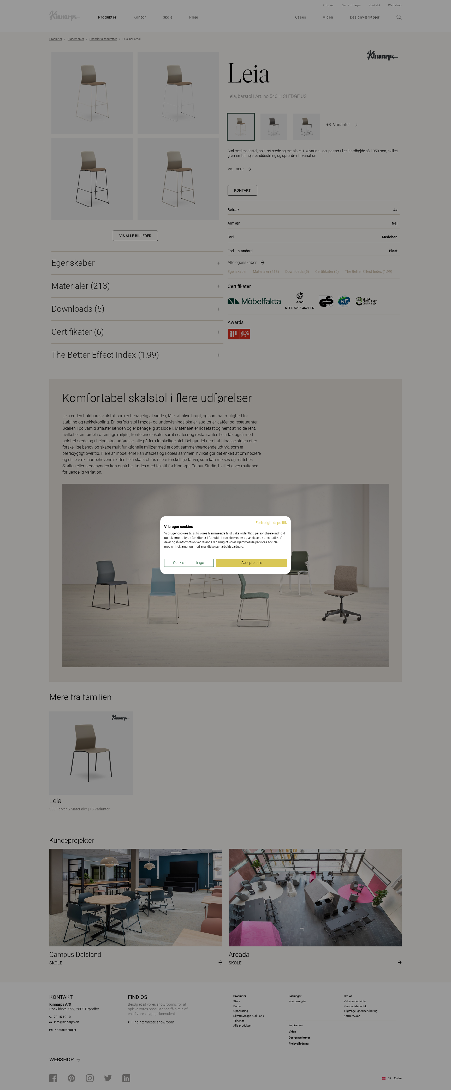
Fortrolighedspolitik (271, 523)
